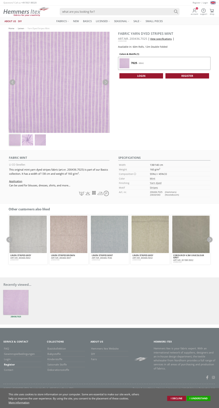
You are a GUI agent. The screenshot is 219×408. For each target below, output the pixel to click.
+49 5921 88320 (29, 2)
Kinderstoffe (54, 359)
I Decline (176, 398)
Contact (8, 369)
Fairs (94, 359)
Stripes (154, 187)
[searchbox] (119, 11)
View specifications (161, 38)
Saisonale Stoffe (57, 364)
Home (11, 28)
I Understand (199, 398)
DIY (93, 354)
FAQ (6, 348)
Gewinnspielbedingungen (19, 354)
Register (197, 2)
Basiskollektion (56, 348)
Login (205, 2)
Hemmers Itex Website (105, 348)
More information (19, 402)
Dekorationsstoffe (58, 369)
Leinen (21, 28)
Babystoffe (54, 354)
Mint (152, 178)
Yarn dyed (156, 183)
